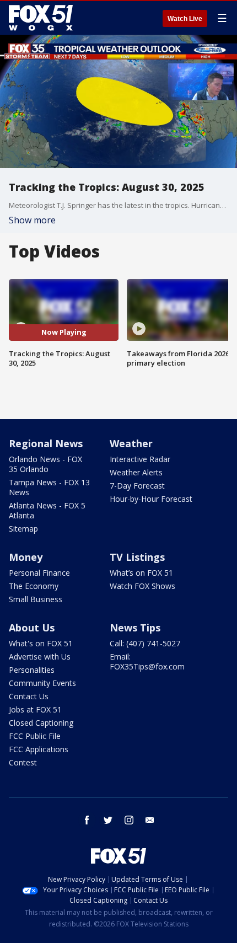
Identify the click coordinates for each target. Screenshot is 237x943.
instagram (129, 820)
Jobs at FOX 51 (35, 709)
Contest (23, 762)
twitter (108, 820)
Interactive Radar (140, 459)
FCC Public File (35, 736)
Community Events (42, 683)
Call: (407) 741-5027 (145, 643)
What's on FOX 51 (41, 643)
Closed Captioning (41, 722)
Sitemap (23, 528)
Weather (131, 443)
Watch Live (185, 19)
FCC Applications (38, 749)
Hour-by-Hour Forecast (151, 499)
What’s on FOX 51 (141, 572)
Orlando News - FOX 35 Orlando (45, 464)
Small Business (35, 599)
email (150, 820)
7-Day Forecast (137, 485)
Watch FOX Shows (142, 586)
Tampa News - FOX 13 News (49, 487)
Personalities (32, 670)
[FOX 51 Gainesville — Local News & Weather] (41, 17)
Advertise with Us (40, 656)
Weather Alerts (136, 472)
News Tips (135, 627)
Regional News (46, 443)
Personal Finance (39, 572)
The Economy (33, 586)
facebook (87, 820)
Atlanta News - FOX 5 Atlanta (47, 510)
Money (25, 557)
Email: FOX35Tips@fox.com (147, 661)
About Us (32, 627)
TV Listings (137, 557)
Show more (32, 220)
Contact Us (29, 696)
